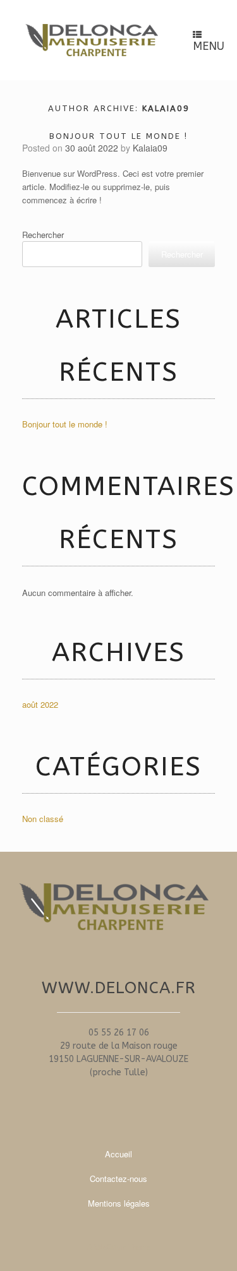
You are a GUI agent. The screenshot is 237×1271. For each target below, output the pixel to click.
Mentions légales (119, 1203)
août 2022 (40, 704)
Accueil (118, 1154)
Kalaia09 (166, 108)
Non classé (42, 819)
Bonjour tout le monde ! (118, 136)
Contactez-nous (118, 1178)
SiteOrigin (110, 1246)
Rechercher (43, 235)
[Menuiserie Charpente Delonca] (92, 40)
